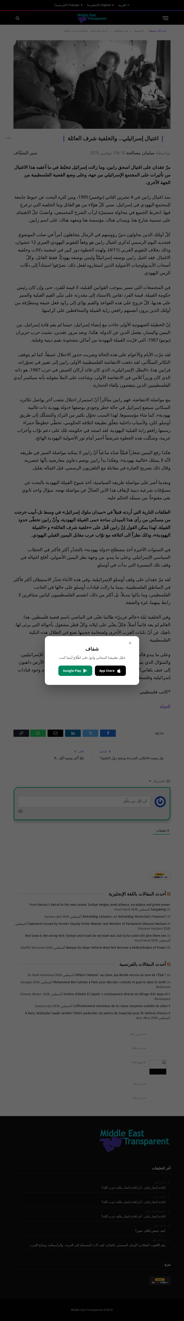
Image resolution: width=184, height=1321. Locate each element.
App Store (107, 671)
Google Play (72, 671)
